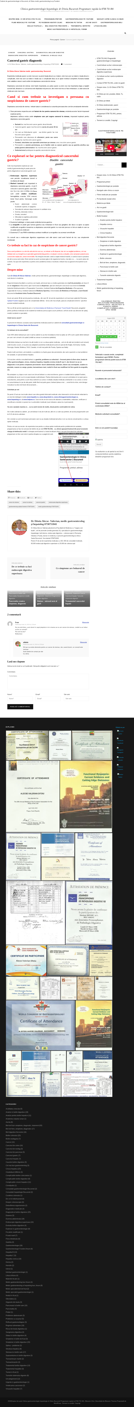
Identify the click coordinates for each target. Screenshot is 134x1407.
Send (99, 444)
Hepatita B (10, 1252)
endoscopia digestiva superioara (58, 502)
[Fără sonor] (121, 154)
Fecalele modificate (13, 1232)
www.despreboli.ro (46, 397)
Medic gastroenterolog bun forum (18, 1282)
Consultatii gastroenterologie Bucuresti (20, 1189)
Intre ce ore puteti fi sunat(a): (106, 428)
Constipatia (10, 1185)
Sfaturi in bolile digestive (15, 1335)
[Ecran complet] (124, 154)
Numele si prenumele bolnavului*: (108, 370)
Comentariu (11, 672)
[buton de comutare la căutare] (125, 33)
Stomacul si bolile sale (51, 55)
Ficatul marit (10, 1235)
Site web (67, 694)
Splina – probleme (12, 1345)
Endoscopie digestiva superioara (23, 55)
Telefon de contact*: (103, 387)
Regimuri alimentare (13, 1325)
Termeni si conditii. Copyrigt (107, 120)
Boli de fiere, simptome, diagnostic (112, 262)
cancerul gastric (40, 502)
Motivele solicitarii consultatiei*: (107, 414)
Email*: (98, 395)
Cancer (11, 52)
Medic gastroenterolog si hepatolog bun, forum (23, 1285)
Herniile (9, 1265)
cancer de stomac (14, 502)
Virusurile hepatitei (107, 228)
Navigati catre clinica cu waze (110, 19)
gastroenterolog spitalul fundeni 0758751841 (22, 506)
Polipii (8, 1312)
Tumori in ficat (11, 1372)
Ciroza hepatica (106, 233)
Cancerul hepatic (71, 596)
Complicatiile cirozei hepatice (17, 1182)
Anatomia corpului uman (15, 1119)
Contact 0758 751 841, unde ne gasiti (111, 83)
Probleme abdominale (14, 1315)
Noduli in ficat (11, 1295)
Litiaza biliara (100, 26)
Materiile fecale (11, 1279)
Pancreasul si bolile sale (17, 593)
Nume (9, 694)
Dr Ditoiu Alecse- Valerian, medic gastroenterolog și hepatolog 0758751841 (34, 64)
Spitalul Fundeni (12, 301)
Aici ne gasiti (91, 22)
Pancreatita (13, 596)
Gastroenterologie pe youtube (79, 19)
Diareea (9, 1215)
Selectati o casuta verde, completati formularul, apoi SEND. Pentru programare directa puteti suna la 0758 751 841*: (110, 358)
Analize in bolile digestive (15, 1112)
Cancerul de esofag (13, 1149)
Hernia (8, 1262)
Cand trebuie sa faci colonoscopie (109, 65)
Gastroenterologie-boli (111, 22)
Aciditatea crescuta (13, 1109)
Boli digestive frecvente (56, 26)
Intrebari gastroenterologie (15, 1272)
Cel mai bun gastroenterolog (16, 1165)
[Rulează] (98, 154)
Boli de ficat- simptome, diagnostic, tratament (22, 1125)
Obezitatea (10, 1299)
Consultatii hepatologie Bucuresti (18, 1192)
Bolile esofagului (12, 1139)
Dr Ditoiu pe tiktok (103, 101)
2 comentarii (67, 64)
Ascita (8, 1122)
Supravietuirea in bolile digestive (18, 1355)
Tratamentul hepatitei (80, 26)
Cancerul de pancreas (14, 1152)
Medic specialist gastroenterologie (18, 1292)
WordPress (57, 1403)
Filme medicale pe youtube (23, 22)
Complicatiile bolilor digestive (17, 1179)
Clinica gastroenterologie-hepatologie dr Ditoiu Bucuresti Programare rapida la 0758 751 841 (67, 9)
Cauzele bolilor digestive (15, 1162)
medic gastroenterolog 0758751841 (48, 506)
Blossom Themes (111, 1401)
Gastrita (9, 1242)
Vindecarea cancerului (14, 1385)
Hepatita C (10, 1255)
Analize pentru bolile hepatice (111, 220)
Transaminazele (12, 1362)
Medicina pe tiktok (74, 22)
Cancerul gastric (26, 52)
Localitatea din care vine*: (105, 379)
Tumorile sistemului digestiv (110, 275)
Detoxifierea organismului (15, 1205)
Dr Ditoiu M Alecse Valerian (21, 276)
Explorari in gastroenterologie (111, 254)
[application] (111, 147)
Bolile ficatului (34, 26)
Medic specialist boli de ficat (16, 1289)
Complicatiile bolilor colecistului (17, 1175)
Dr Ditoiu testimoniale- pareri (107, 105)
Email (38, 694)
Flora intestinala (12, 1239)
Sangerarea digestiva (14, 1332)
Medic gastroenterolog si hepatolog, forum (67, 29)
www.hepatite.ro (33, 397)
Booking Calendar (104, 343)
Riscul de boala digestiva (15, 1329)
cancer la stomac (27, 502)
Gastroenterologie (12, 1245)
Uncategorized (11, 1379)
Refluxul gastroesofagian (15, 1322)
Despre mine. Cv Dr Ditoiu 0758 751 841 (25, 19)
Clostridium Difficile (13, 1172)
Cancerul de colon (12, 1145)
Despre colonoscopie (14, 1202)
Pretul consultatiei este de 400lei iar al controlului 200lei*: (110, 404)
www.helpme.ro (29, 399)
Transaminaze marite (13, 1359)
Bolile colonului (105, 258)
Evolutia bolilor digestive (15, 1225)
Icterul (8, 1269)
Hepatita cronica (106, 224)
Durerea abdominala (107, 250)
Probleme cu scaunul (13, 1319)
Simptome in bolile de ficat (15, 1339)
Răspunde (85, 622)
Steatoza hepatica (12, 1349)
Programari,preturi (53, 19)
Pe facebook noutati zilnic (50, 22)
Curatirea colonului (13, 1195)
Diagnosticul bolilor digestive (50, 52)
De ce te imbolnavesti (14, 1199)
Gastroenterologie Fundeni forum (18, 1249)
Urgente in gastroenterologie (16, 1382)
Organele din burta (13, 1302)
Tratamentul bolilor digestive (16, 1365)
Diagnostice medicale (14, 1209)
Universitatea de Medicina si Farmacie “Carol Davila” (53, 308)
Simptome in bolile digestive (110, 241)
